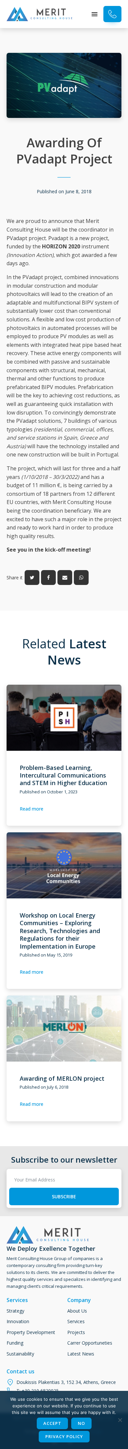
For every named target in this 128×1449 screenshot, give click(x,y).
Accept (52, 1423)
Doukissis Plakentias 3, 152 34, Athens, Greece (66, 1382)
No (81, 1423)
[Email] (64, 577)
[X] (32, 577)
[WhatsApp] (81, 577)
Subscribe (64, 1196)
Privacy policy (64, 1436)
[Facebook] (48, 577)
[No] (120, 1420)
